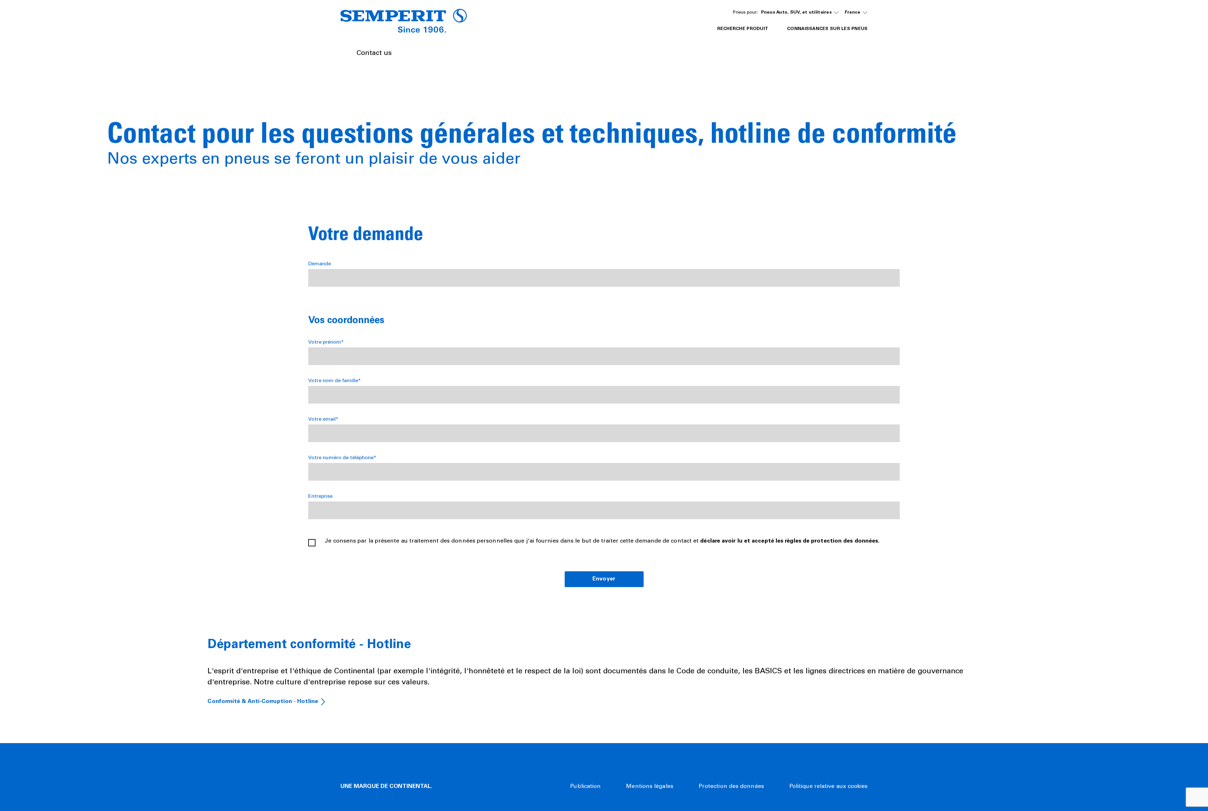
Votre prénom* (326, 342)
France (853, 12)
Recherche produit (742, 29)
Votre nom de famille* (334, 380)
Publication (585, 787)
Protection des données (731, 787)
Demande (319, 264)
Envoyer (604, 579)
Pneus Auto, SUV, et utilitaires (796, 12)
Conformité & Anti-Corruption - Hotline (262, 702)
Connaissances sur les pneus (827, 29)
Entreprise (320, 496)
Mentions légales (649, 787)
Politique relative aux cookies (828, 787)
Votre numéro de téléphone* (342, 457)
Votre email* (323, 419)
